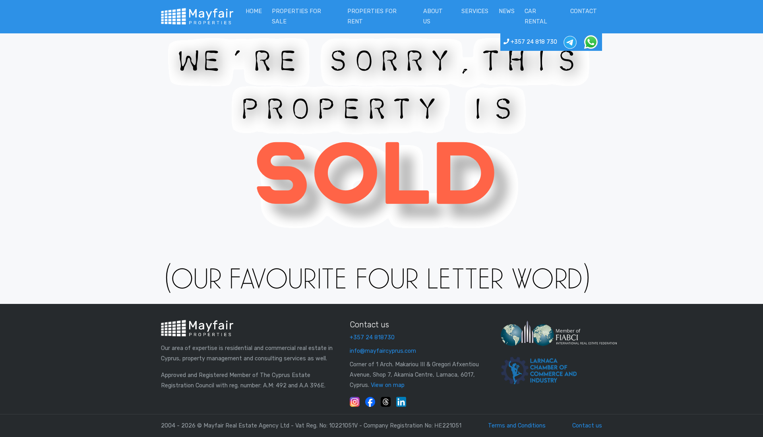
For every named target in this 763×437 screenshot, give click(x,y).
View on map (388, 385)
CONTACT (583, 11)
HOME (254, 11)
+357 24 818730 (372, 337)
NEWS (507, 11)
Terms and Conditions (517, 425)
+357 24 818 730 (533, 42)
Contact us (587, 425)
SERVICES (474, 11)
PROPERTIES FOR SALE (296, 16)
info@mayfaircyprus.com (383, 351)
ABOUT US (433, 16)
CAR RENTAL (536, 16)
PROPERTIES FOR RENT (372, 16)
